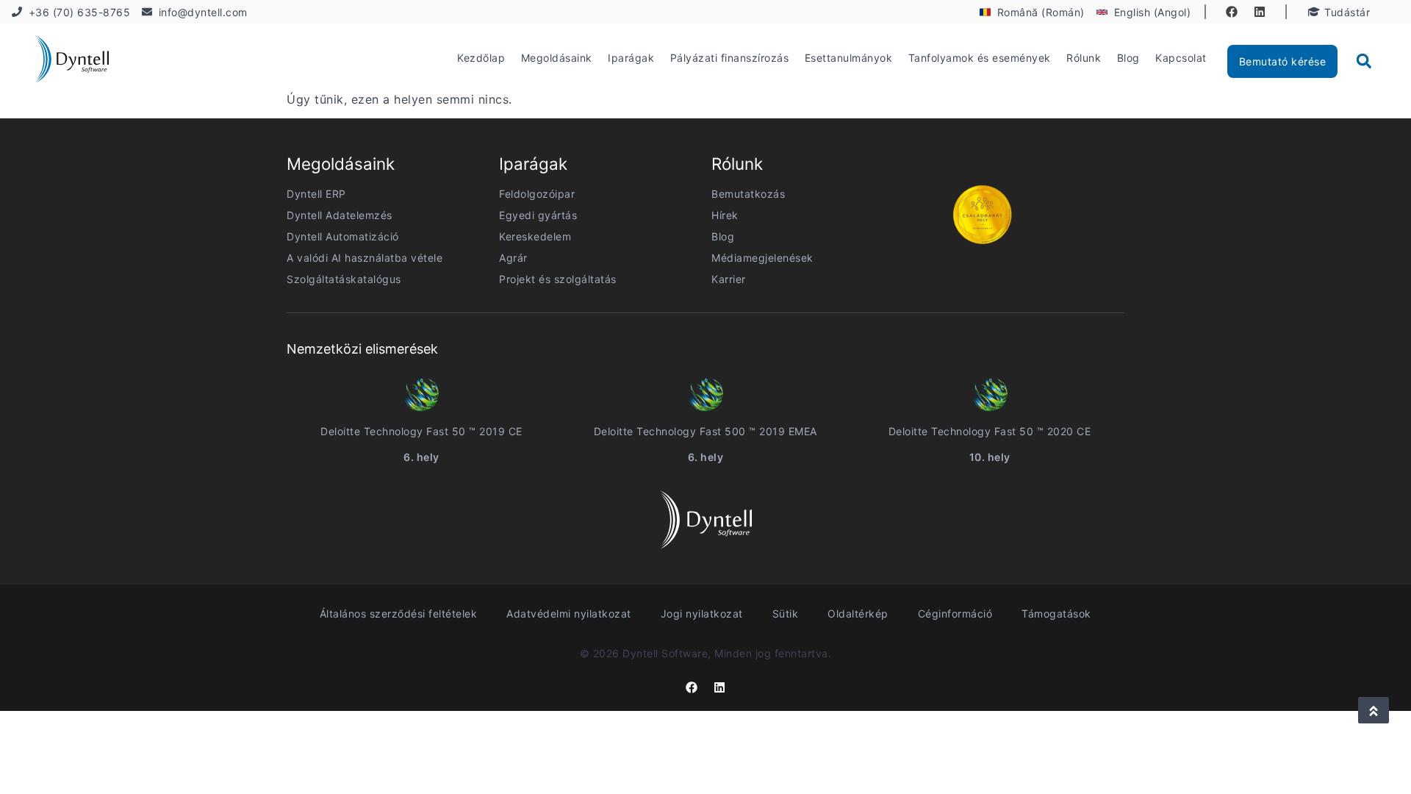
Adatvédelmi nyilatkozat (568, 613)
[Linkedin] (1259, 12)
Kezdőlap (481, 57)
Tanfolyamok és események (979, 57)
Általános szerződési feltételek (399, 613)
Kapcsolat (1181, 57)
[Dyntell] (72, 61)
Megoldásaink (556, 57)
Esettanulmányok (849, 57)
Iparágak (631, 57)
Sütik (785, 613)
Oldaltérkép (857, 613)
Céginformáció (955, 613)
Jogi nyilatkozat (702, 613)
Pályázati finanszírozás (729, 57)
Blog (1128, 57)
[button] (1364, 61)
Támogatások (1056, 613)
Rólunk (1083, 57)
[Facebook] (1231, 12)
